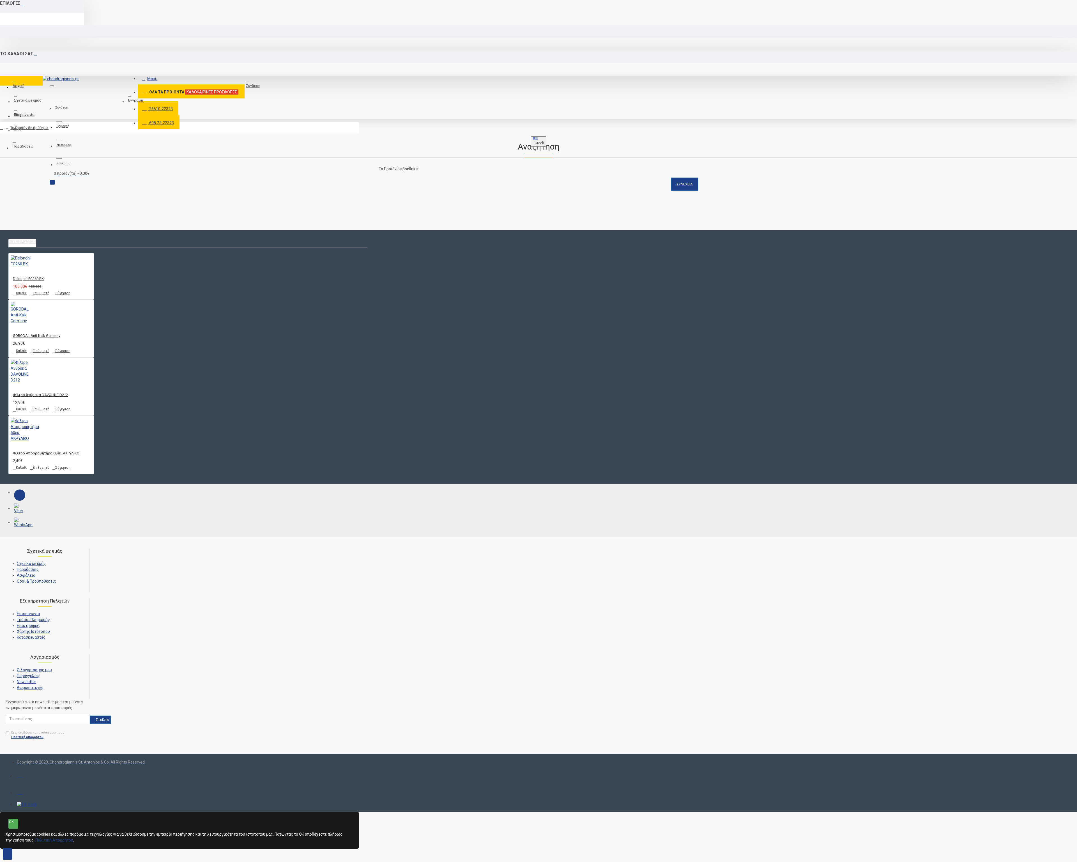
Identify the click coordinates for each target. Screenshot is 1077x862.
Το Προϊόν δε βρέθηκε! (29, 128)
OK (11, 822)
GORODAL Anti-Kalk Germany (36, 336)
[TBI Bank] (27, 805)
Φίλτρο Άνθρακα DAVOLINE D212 (40, 395)
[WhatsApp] (19, 523)
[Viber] (19, 509)
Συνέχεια (684, 184)
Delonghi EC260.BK (28, 279)
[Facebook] (19, 495)
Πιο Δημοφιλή (22, 242)
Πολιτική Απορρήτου (54, 840)
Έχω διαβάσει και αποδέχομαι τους (38, 735)
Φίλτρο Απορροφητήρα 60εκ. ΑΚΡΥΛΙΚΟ (46, 453)
